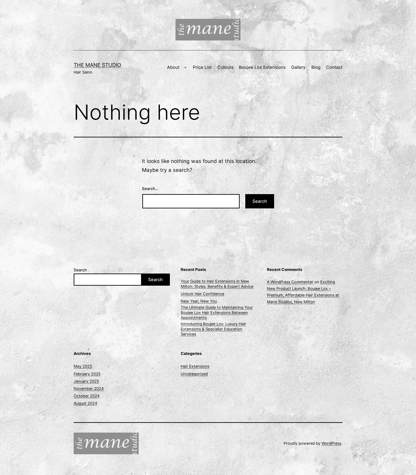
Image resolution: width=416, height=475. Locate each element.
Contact (334, 67)
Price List (202, 67)
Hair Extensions (195, 366)
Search (80, 270)
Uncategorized (194, 374)
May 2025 (83, 366)
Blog (315, 67)
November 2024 (89, 388)
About (173, 67)
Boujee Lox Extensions (262, 67)
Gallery (298, 67)
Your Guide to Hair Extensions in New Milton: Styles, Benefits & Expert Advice (217, 283)
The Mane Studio (97, 65)
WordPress (331, 443)
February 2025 (87, 374)
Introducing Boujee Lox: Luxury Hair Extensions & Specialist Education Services (213, 329)
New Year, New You (199, 301)
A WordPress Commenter (290, 282)
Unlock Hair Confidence (202, 293)
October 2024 (87, 396)
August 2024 (85, 403)
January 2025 (86, 381)
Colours (225, 67)
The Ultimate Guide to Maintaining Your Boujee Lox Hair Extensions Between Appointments (217, 312)
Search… (150, 188)
